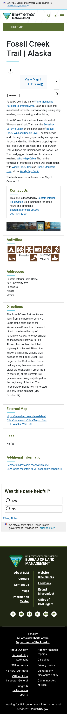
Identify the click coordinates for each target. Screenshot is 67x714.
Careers (23, 578)
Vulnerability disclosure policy (48, 673)
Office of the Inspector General (17, 678)
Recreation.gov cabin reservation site (28, 465)
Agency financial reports (48, 652)
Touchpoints (45, 528)
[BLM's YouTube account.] (21, 614)
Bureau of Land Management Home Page (25, 16)
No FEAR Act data (17, 670)
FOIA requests (19, 665)
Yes (14, 500)
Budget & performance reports (20, 690)
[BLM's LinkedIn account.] (54, 614)
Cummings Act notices (47, 682)
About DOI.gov (19, 649)
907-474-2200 (18, 213)
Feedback (44, 583)
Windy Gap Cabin (26, 158)
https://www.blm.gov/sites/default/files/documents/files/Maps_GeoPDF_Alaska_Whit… (27, 420)
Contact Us (21, 584)
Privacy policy (46, 665)
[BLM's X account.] (13, 614)
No (14, 508)
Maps (25, 590)
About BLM (21, 572)
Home (13, 27)
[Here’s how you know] (33, 4)
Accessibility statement (20, 657)
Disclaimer (44, 659)
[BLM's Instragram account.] (37, 614)
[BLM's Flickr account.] (45, 614)
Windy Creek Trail (22, 167)
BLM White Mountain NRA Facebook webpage (33, 468)
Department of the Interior (33, 642)
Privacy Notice (10, 518)
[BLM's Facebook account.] (29, 614)
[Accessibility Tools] (55, 15)
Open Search (48, 15)
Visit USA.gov (39, 709)
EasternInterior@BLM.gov (24, 209)
